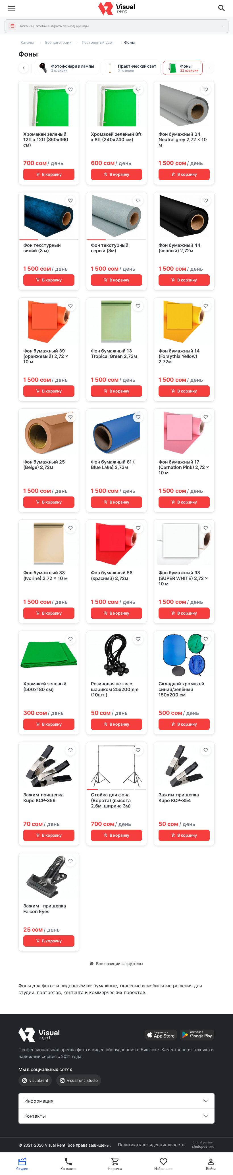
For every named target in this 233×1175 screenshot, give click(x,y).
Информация (38, 1101)
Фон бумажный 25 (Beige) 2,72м (44, 464)
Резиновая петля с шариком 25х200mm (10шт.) (114, 689)
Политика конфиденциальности (151, 1144)
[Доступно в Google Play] (197, 1035)
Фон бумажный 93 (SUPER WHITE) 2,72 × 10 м (183, 578)
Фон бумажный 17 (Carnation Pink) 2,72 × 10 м (184, 467)
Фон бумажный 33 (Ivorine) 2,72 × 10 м (45, 575)
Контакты (35, 1116)
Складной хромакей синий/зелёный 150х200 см (181, 689)
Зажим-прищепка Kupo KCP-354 (179, 797)
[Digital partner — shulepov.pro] (203, 1145)
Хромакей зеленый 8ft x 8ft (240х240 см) (116, 137)
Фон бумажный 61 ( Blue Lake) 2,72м (113, 464)
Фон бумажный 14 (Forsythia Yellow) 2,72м (179, 356)
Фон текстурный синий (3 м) (42, 248)
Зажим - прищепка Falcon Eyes (44, 908)
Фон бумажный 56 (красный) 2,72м (111, 575)
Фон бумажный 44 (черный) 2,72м (180, 248)
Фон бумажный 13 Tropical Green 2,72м (114, 353)
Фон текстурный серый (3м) (109, 248)
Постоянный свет (98, 42)
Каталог (28, 42)
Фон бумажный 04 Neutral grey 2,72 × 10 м (183, 140)
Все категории (58, 42)
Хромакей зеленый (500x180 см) (44, 686)
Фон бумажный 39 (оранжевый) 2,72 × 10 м (45, 356)
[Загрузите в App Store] (161, 1035)
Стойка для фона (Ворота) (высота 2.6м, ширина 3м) (111, 800)
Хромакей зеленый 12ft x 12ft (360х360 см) (45, 140)
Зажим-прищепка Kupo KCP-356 (43, 797)
